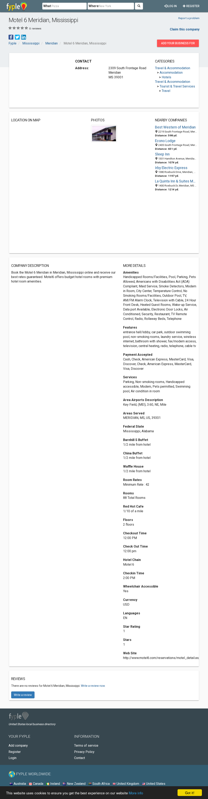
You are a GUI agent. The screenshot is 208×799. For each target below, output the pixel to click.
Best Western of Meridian (175, 127)
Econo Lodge (165, 141)
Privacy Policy (84, 752)
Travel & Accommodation (172, 68)
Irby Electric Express (171, 168)
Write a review (23, 695)
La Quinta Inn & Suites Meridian (176, 181)
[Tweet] (17, 37)
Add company (18, 745)
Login (12, 758)
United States (155, 784)
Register (192, 6)
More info (136, 792)
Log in (172, 6)
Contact (79, 758)
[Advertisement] (41, 80)
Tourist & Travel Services (177, 86)
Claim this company (184, 29)
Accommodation (171, 72)
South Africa (101, 784)
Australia (19, 784)
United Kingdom (127, 784)
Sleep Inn (162, 154)
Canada (37, 784)
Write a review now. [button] (93, 685)
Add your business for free (178, 44)
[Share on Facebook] (11, 37)
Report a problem (188, 18)
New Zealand (76, 784)
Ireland (54, 784)
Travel (166, 91)
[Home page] (16, 6)
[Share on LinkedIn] (23, 37)
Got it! (189, 792)
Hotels (166, 77)
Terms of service (86, 745)
